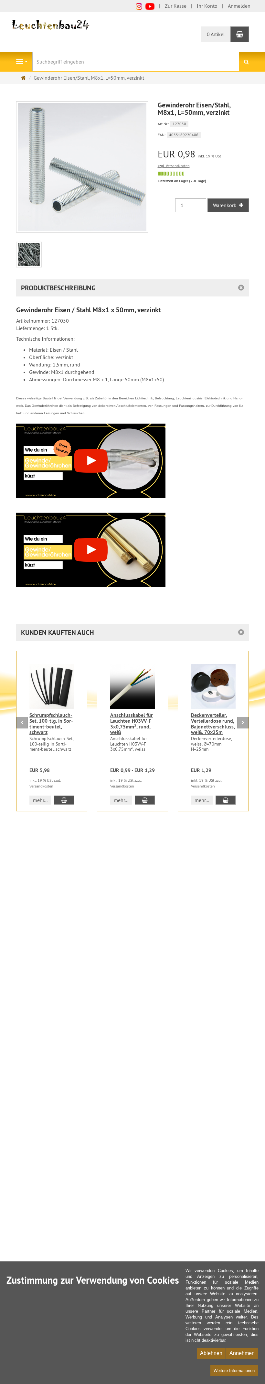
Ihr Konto (207, 6)
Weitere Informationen (234, 1370)
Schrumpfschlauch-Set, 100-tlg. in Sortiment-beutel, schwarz (51, 724)
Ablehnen (211, 1353)
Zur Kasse (175, 6)
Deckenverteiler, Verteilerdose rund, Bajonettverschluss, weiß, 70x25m (213, 724)
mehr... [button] (40, 800)
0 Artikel (216, 34)
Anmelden (239, 6)
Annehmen (242, 1353)
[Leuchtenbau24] (51, 24)
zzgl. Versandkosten (174, 165)
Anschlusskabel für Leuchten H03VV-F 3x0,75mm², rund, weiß (131, 724)
